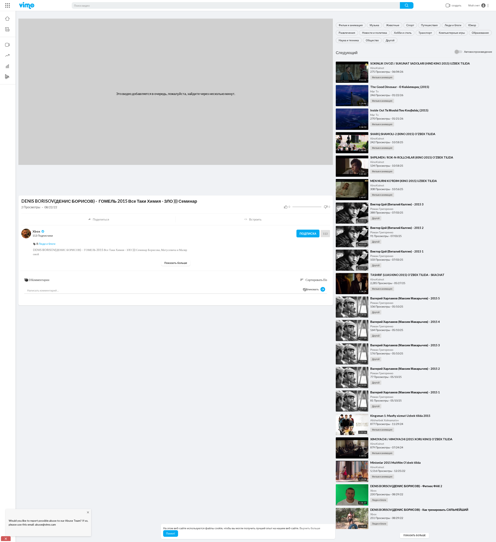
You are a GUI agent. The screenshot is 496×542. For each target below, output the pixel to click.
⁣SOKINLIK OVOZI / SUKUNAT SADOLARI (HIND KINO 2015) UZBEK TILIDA (420, 63)
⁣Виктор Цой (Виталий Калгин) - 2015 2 (397, 227)
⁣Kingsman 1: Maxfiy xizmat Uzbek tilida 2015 (400, 415)
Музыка (374, 25)
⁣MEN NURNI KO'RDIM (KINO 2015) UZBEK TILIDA (403, 181)
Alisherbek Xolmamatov (384, 420)
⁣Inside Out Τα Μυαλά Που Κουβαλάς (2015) (399, 110)
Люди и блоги (453, 25)
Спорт (410, 25)
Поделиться (101, 219)
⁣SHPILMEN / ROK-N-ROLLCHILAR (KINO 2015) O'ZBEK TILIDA (411, 157)
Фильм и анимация (351, 25)
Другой (390, 40)
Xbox (373, 490)
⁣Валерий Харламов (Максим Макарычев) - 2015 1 (405, 392)
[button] (478, 5)
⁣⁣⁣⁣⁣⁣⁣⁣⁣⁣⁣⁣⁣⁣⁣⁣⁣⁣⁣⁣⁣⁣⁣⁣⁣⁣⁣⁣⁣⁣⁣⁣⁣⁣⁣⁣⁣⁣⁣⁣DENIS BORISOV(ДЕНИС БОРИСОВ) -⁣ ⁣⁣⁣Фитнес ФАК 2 (406, 486)
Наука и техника (349, 40)
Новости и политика (374, 32)
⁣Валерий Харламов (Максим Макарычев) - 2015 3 (405, 345)
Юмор (472, 25)
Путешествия (429, 25)
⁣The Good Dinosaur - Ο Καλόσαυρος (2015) (399, 87)
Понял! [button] (170, 533)
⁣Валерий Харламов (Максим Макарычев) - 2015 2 (405, 368)
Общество (372, 40)
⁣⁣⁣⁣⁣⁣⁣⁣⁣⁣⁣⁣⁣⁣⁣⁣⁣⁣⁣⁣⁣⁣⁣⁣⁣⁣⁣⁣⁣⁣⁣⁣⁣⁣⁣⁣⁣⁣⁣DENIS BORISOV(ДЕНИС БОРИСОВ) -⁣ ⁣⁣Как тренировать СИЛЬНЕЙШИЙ (419, 509)
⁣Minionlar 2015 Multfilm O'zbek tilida (395, 462)
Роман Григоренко (381, 208)
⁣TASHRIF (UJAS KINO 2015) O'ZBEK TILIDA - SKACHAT (407, 275)
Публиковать (311, 289)
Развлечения (347, 32)
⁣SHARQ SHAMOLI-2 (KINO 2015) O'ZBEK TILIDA (402, 134)
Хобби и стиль (403, 32)
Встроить (255, 219)
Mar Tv (374, 91)
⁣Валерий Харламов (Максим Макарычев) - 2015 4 (405, 321)
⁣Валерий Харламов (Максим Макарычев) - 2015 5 (405, 298)
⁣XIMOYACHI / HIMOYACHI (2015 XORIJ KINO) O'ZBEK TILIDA (411, 439)
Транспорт (425, 32)
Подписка (308, 233)
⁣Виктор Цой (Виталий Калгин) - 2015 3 (397, 204)
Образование (480, 32)
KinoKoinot (377, 68)
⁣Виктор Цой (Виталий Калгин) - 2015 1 (397, 251)
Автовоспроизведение (478, 51)
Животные (392, 25)
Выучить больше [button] (310, 528)
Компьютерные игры (452, 32)
